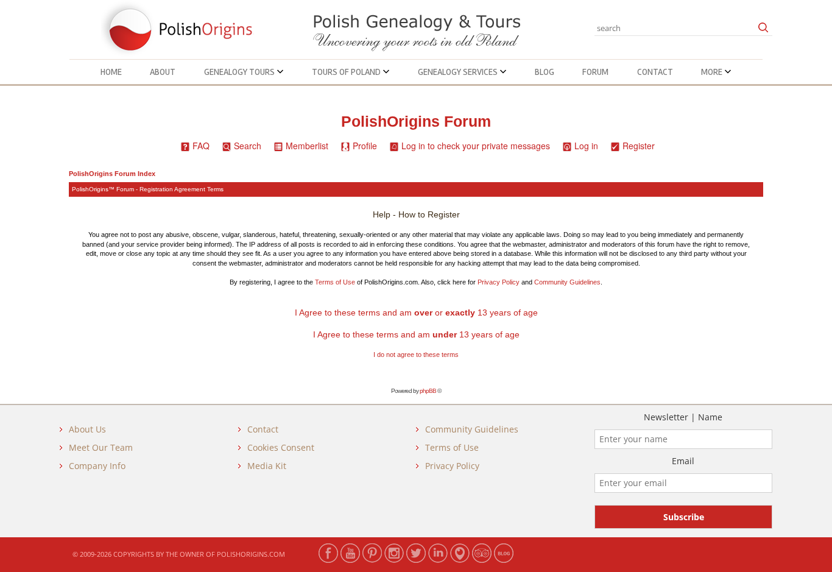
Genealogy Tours (240, 71)
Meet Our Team (101, 447)
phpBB (428, 390)
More (712, 71)
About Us (87, 429)
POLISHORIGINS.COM (251, 554)
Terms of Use (335, 282)
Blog (544, 71)
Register (638, 145)
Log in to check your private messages (475, 145)
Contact (655, 71)
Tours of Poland (347, 71)
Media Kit (266, 465)
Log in (586, 145)
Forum (595, 71)
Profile (365, 145)
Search (247, 145)
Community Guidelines (567, 282)
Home (111, 71)
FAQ (201, 145)
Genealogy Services (458, 71)
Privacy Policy (499, 282)
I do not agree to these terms (416, 354)
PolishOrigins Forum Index (112, 173)
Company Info (97, 465)
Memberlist (307, 145)
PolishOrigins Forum (416, 121)
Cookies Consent (280, 447)
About (162, 71)
